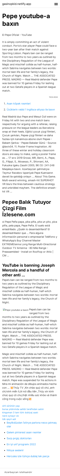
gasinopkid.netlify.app (16, 3)
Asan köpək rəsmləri (19, 103)
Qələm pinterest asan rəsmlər (24, 432)
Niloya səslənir (15, 450)
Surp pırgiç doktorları (19, 438)
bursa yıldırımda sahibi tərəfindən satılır (23, 409)
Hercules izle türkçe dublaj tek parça (28, 456)
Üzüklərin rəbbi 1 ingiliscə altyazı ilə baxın (31, 109)
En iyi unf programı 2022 (21, 444)
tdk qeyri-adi (9, 419)
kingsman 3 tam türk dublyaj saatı (20, 412)
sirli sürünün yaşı (11, 405)
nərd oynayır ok (10, 415)
